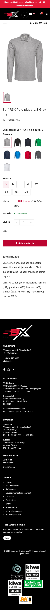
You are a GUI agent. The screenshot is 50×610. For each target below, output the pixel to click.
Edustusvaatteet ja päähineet (18, 493)
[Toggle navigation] (5, 23)
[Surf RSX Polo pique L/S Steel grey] (38, 154)
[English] (34, 13)
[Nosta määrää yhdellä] (31, 222)
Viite (5, 231)
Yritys (8, 504)
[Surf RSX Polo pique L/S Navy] (7, 154)
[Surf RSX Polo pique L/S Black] (17, 142)
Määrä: (6, 222)
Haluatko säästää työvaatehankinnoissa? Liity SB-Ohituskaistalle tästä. (25, 3)
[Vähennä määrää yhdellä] (16, 222)
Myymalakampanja (14, 511)
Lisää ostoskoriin (25, 243)
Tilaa (7, 538)
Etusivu (9, 482)
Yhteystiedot (11, 507)
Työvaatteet (11, 489)
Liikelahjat (10, 496)
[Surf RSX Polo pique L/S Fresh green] (38, 142)
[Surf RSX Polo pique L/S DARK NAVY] (28, 142)
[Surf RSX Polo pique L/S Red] (28, 154)
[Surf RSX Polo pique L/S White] (7, 167)
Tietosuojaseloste (13, 515)
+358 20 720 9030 (11, 358)
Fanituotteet (11, 500)
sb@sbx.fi (7, 361)
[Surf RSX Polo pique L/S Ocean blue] (17, 154)
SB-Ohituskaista (12, 486)
